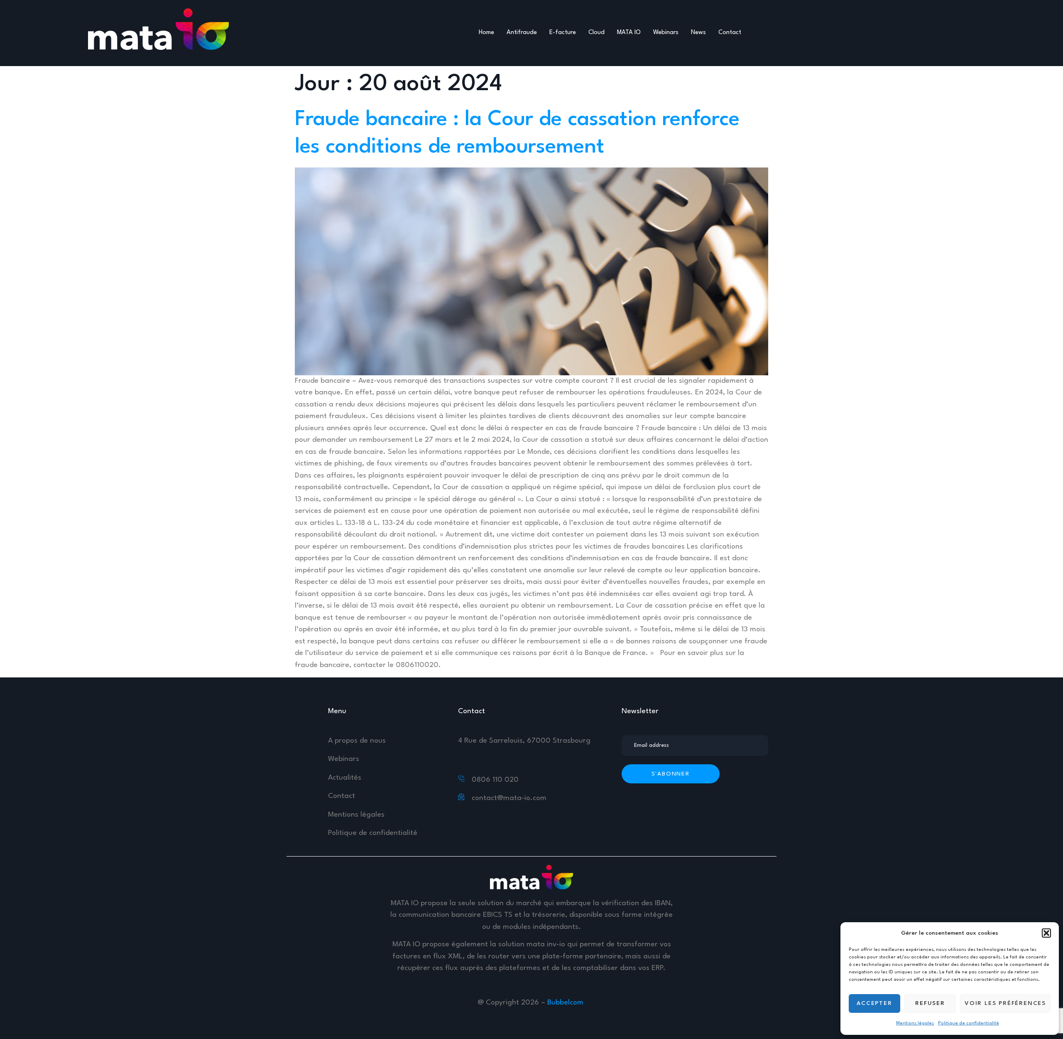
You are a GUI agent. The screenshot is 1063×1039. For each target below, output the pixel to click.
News (698, 33)
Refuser (930, 1003)
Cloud (596, 33)
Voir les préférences (1005, 1003)
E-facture (562, 33)
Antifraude (522, 33)
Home (486, 33)
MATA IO (629, 33)
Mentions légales (915, 1023)
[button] (1046, 933)
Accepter (874, 1003)
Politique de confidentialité (968, 1023)
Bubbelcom (566, 1002)
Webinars (665, 33)
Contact (729, 33)
